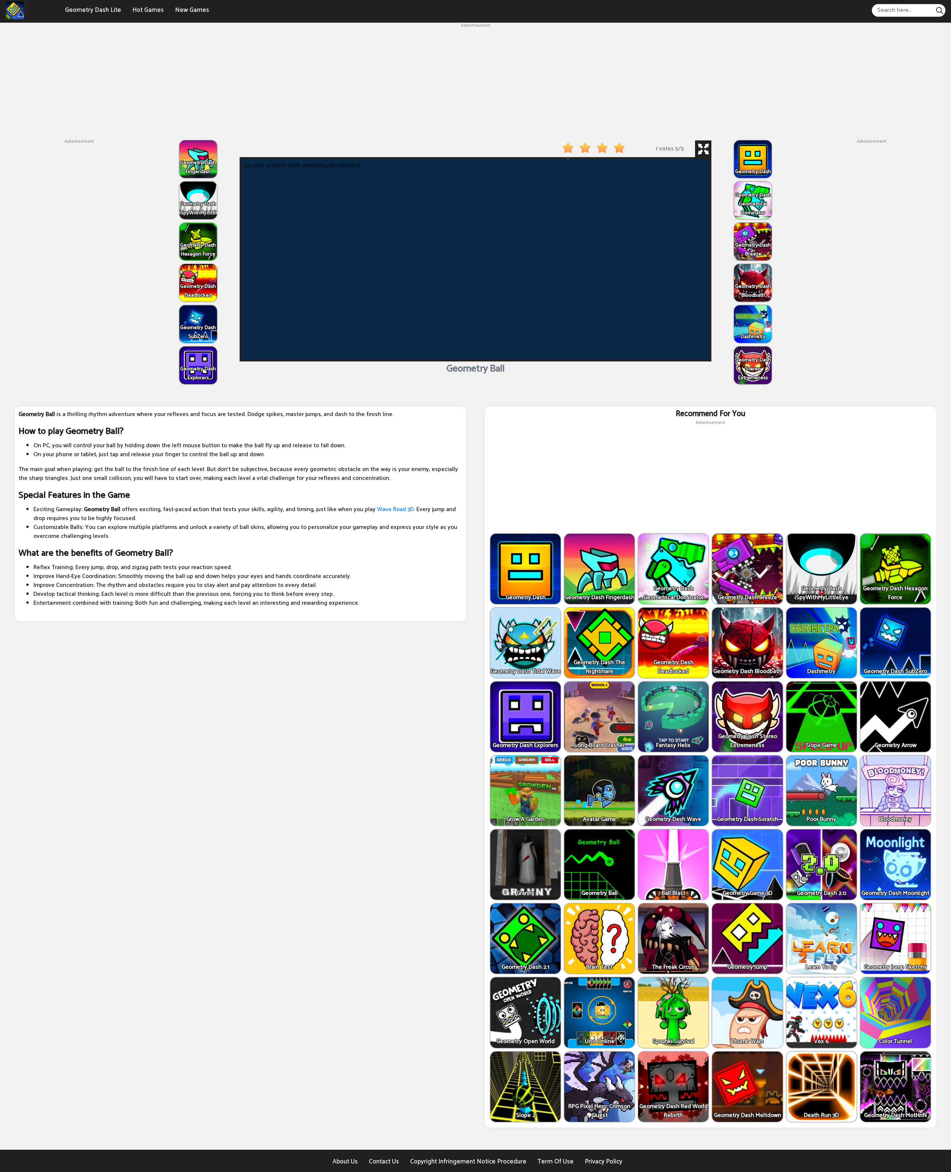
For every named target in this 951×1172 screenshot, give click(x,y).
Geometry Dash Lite (93, 10)
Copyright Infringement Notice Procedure (468, 1161)
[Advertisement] (475, 81)
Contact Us (384, 1161)
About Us (345, 1161)
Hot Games (148, 10)
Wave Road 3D (395, 509)
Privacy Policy (603, 1161)
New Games (192, 10)
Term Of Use (556, 1161)
